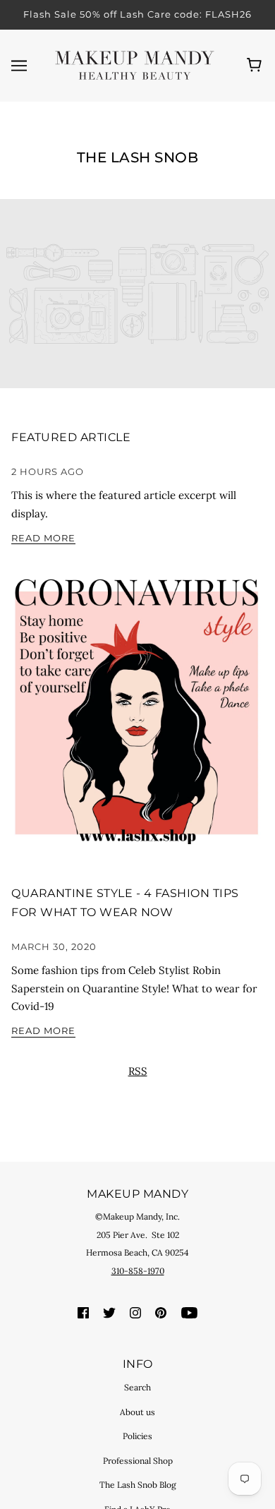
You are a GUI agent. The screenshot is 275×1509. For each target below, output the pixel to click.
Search (137, 1387)
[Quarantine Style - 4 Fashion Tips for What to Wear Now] (137, 712)
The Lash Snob (138, 157)
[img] (83, 1311)
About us (137, 1412)
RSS (137, 1071)
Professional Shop (138, 1460)
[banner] (135, 64)
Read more (43, 538)
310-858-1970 (137, 1270)
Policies (137, 1436)
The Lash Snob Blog (137, 1484)
